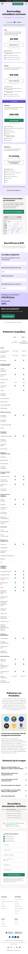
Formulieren (3, 906)
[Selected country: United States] (4, 860)
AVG (25, 942)
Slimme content (3, 401)
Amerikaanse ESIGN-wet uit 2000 (3, 592)
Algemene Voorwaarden (8, 879)
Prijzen (2, 921)
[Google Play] (9, 932)
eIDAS (1, 587)
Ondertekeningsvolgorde (6, 436)
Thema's (2, 390)
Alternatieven (17, 910)
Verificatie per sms (4, 621)
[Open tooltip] (23, 89)
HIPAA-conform (3, 613)
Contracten (3, 908)
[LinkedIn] (8, 947)
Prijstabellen (3, 457)
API (1, 562)
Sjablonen (2, 382)
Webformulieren (3, 408)
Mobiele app (3, 360)
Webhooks (2, 558)
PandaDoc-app (4, 926)
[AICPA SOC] (13, 937)
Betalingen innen (4, 460)
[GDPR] (15, 937)
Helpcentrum (9, 1)
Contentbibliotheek (4, 398)
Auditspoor (2, 504)
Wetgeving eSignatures (19, 908)
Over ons (16, 921)
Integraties (17, 913)
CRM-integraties (4, 547)
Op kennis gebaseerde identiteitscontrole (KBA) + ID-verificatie (4, 627)
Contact (16, 923)
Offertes (2, 903)
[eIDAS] (18, 937)
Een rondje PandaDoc (19, 899)
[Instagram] (17, 947)
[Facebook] (11, 947)
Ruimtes (2, 428)
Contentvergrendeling (5, 405)
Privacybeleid (18, 879)
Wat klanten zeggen (18, 906)
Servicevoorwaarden (13, 942)
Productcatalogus (4, 463)
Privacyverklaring (5, 942)
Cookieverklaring (21, 942)
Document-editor (4, 379)
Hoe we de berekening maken (13, 322)
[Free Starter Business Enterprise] (15, 337)
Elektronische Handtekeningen (7, 901)
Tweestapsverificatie (5, 574)
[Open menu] (26, 4)
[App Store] (19, 932)
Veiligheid (3, 923)
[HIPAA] (10, 937)
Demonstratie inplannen (14, 874)
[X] (14, 947)
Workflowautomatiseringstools (7, 555)
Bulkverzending (3, 448)
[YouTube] (20, 947)
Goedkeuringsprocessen (5, 424)
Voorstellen (3, 899)
